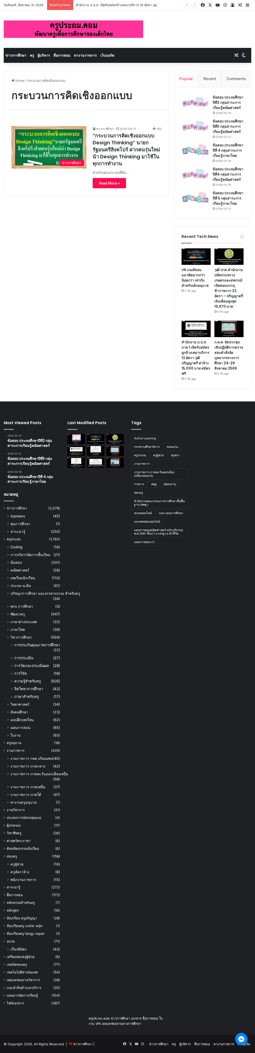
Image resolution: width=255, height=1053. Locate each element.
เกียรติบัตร (18, 949)
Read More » (109, 183)
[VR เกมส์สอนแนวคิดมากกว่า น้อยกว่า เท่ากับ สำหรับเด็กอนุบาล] (196, 256)
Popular (186, 78)
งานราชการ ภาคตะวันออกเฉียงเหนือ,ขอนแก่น (154, 474)
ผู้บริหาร (44, 55)
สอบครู (12, 856)
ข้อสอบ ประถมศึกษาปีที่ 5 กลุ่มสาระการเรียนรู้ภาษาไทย (228, 198)
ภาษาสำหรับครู (26, 696)
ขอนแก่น (172, 447)
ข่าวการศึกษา (15, 55)
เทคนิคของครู (17, 964)
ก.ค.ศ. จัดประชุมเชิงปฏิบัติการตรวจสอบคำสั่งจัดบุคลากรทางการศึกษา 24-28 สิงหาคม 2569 (228, 355)
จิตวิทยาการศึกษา (28, 688)
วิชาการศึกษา (21, 637)
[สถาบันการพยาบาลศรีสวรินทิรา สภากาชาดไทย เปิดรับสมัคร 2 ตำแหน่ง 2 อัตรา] (95, 451)
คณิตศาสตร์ (19, 570)
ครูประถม (14, 539)
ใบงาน (15, 735)
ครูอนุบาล (14, 743)
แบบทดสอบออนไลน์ (147, 521)
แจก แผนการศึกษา (171, 513)
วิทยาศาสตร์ (19, 704)
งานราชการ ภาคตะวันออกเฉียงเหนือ (39, 774)
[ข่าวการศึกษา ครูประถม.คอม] (73, 29)
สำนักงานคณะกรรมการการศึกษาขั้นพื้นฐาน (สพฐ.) (159, 502)
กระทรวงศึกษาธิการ (147, 447)
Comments (236, 78)
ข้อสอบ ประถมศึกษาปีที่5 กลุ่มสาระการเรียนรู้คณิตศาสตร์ (228, 126)
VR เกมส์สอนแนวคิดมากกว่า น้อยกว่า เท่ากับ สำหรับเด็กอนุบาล (195, 277)
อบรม (11, 941)
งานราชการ (15, 751)
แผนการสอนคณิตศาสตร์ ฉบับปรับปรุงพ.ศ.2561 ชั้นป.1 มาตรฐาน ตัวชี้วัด (158, 531)
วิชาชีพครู (14, 833)
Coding (16, 547)
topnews (17, 516)
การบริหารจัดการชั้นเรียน (30, 555)
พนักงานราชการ (23, 879)
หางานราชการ (85, 55)
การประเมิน (23, 658)
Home (19, 81)
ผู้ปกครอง (14, 825)
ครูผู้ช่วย (16, 864)
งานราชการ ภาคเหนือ (27, 787)
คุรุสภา (175, 455)
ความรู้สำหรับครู (27, 681)
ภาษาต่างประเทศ (23, 622)
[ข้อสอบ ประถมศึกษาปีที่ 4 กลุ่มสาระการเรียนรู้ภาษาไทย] (195, 150)
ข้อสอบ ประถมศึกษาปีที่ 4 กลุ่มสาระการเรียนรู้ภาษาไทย (228, 150)
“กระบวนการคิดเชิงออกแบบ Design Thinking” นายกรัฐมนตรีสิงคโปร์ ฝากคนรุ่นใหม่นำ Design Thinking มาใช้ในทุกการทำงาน (126, 149)
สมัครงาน (170, 484)
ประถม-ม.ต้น (20, 585)
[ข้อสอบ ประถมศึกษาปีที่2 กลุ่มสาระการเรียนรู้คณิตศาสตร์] (195, 102)
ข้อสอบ (16, 562)
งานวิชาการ (16, 810)
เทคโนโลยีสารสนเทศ (22, 972)
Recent (209, 78)
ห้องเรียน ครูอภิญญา (22, 918)
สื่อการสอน (62, 55)
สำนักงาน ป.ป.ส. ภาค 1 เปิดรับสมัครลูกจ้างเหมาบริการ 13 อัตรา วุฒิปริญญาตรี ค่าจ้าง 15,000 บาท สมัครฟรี (196, 358)
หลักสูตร (13, 910)
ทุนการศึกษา (20, 524)
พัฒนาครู (17, 614)
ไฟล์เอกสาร (15, 1003)
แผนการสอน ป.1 (144, 542)
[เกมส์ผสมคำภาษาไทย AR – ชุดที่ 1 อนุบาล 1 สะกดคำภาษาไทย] (76, 439)
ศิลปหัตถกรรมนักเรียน (23, 849)
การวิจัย (20, 673)
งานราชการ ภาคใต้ (25, 794)
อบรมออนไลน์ (143, 513)
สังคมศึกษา (19, 712)
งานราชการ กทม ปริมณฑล (31, 758)
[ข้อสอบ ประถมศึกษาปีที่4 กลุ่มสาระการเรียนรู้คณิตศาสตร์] (195, 174)
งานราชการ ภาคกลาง (27, 766)
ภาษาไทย (17, 629)
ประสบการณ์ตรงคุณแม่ (24, 818)
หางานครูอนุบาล (23, 802)
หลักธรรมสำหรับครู (21, 903)
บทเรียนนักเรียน (22, 578)
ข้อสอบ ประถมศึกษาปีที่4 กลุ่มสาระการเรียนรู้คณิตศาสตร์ (228, 174)
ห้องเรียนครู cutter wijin (25, 926)
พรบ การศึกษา (21, 606)
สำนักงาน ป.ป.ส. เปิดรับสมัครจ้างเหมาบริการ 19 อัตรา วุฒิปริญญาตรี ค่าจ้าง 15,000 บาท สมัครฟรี (145, 5)
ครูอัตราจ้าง (19, 872)
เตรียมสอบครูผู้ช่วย (21, 957)
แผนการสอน (20, 727)
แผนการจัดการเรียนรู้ (22, 995)
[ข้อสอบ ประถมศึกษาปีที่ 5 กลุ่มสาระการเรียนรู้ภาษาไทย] (195, 198)
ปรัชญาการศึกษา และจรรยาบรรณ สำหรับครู (45, 593)
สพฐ (154, 484)
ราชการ (139, 484)
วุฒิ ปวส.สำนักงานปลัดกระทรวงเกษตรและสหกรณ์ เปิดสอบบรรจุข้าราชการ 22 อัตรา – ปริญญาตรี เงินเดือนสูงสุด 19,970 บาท (228, 288)
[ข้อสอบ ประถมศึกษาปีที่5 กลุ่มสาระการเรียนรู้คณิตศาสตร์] (195, 126)
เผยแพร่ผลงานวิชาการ (23, 980)
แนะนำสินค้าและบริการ (24, 988)
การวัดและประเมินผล (31, 665)
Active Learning (145, 438)
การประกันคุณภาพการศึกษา (37, 645)
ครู (32, 55)
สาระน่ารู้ (17, 531)
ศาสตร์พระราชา (19, 841)
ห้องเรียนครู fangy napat (25, 934)
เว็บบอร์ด (107, 55)
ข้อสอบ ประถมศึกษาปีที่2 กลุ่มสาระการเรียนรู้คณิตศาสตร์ (228, 102)
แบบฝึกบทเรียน (22, 720)
